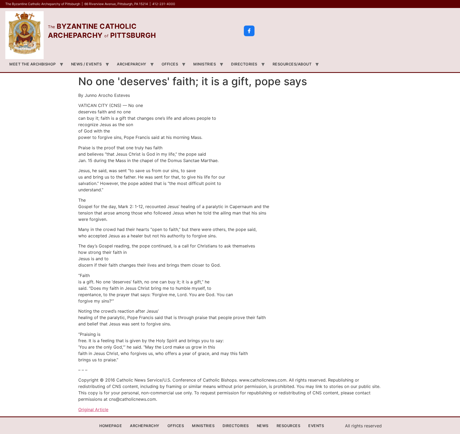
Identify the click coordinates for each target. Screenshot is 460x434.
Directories (244, 64)
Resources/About (292, 64)
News (263, 425)
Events (316, 425)
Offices (170, 64)
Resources (289, 425)
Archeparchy (131, 64)
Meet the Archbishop (32, 64)
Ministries (204, 64)
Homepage (110, 425)
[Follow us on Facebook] (249, 31)
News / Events (86, 64)
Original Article (93, 409)
